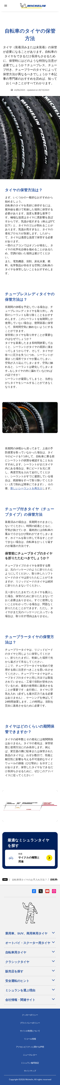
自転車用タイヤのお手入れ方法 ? (29, 879)
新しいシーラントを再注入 (26, 488)
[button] (30, 858)
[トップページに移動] (33, 6)
